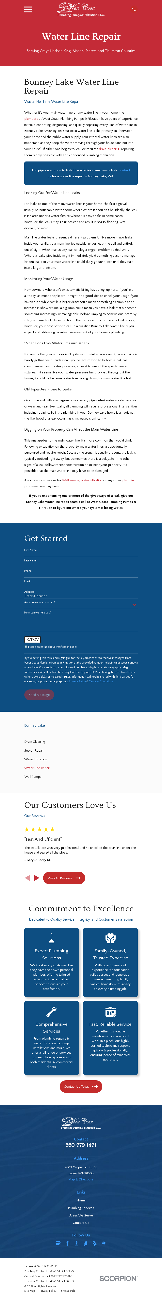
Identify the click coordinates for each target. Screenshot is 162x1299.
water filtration (92, 480)
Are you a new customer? (39, 602)
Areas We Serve (81, 1215)
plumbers (31, 119)
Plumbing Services (81, 1208)
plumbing (129, 480)
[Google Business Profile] (58, 1243)
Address (29, 591)
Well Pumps (70, 480)
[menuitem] (81, 742)
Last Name (30, 560)
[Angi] (85, 1243)
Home (81, 1200)
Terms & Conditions (101, 681)
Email (27, 581)
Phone (28, 571)
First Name (30, 550)
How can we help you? (37, 612)
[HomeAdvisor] (103, 1243)
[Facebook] (67, 1243)
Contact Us (81, 1223)
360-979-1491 (81, 1145)
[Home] (81, 9)
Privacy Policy (77, 681)
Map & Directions (81, 1179)
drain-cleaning (109, 149)
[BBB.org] (76, 1243)
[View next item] (37, 878)
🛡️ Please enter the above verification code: (50, 647)
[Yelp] (94, 1243)
